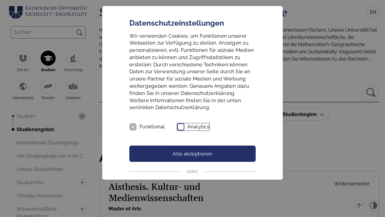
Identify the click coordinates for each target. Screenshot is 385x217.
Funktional (152, 127)
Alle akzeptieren (192, 154)
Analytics (198, 127)
